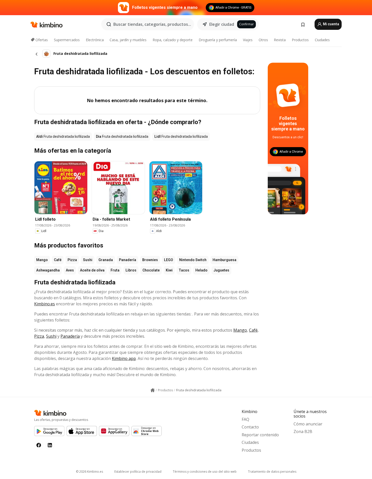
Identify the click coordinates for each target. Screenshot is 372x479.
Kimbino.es (44, 304)
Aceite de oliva (92, 270)
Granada (105, 260)
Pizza (72, 260)
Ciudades (322, 39)
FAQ (245, 419)
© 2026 (89, 471)
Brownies (150, 260)
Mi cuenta (330, 24)
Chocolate (151, 270)
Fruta (115, 270)
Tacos (184, 270)
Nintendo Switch (192, 260)
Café (57, 260)
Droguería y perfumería (218, 39)
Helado (201, 270)
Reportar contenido (260, 435)
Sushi (87, 260)
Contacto (250, 427)
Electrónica (95, 39)
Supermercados (67, 39)
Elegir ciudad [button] (221, 24)
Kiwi (169, 270)
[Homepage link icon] (153, 390)
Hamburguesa (224, 260)
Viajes (248, 39)
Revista (280, 39)
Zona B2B (303, 431)
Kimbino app (124, 358)
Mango (42, 260)
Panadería (127, 260)
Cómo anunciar (308, 424)
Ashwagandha (48, 270)
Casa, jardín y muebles (128, 39)
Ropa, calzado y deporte (173, 39)
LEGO (168, 260)
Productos (300, 39)
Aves (70, 270)
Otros (263, 39)
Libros (131, 270)
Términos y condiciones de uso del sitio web (205, 471)
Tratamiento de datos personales (272, 471)
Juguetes (221, 270)
